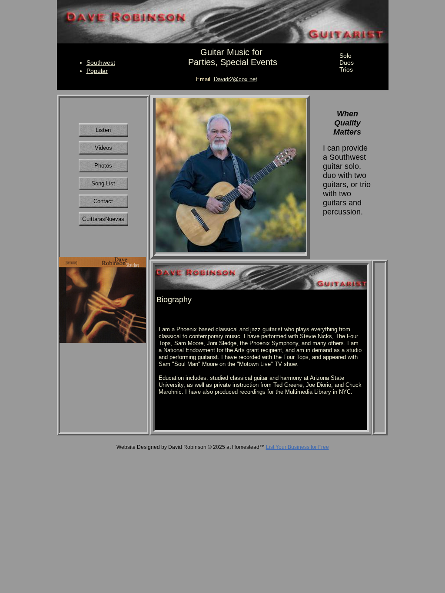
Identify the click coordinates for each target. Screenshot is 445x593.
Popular (97, 70)
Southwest (100, 62)
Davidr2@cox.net (235, 79)
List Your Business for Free (297, 447)
